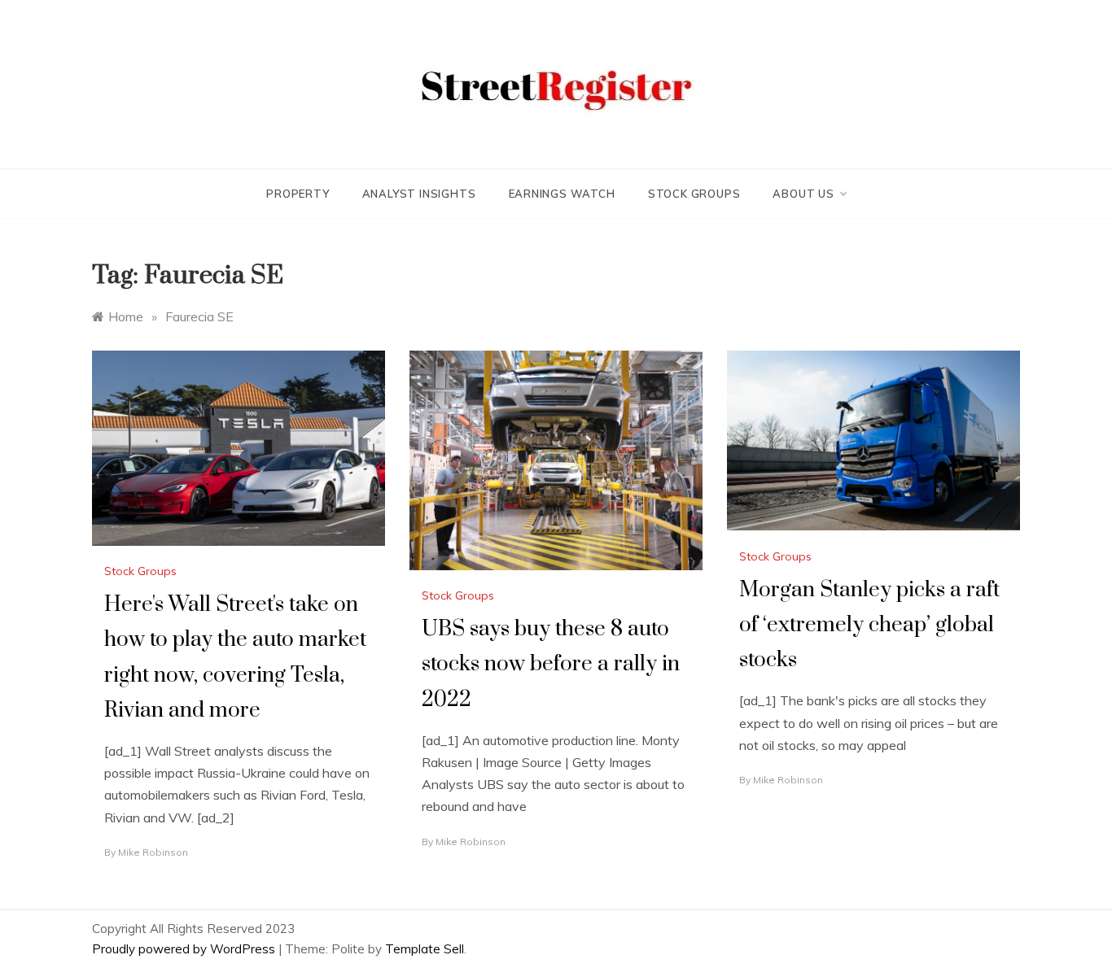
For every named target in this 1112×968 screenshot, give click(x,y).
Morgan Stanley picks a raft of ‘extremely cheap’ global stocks (869, 625)
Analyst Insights (419, 193)
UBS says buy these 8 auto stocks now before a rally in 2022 (551, 664)
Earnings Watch (562, 193)
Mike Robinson (153, 852)
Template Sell (424, 949)
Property (297, 193)
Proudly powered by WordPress (185, 949)
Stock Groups (694, 193)
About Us (803, 193)
